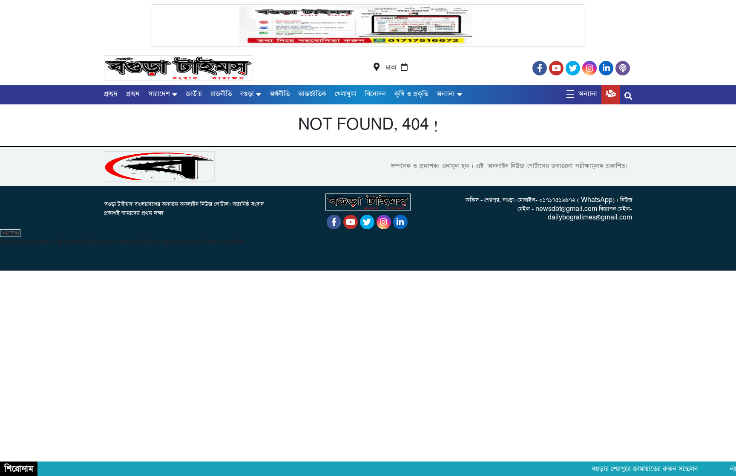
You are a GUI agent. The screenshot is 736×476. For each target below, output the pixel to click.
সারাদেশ (159, 94)
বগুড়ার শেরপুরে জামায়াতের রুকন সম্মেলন (640, 469)
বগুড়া (247, 94)
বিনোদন (375, 94)
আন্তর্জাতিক (312, 94)
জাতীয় (194, 94)
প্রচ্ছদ (111, 94)
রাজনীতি (221, 94)
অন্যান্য (446, 94)
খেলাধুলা (345, 94)
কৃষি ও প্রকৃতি (411, 94)
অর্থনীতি (280, 94)
